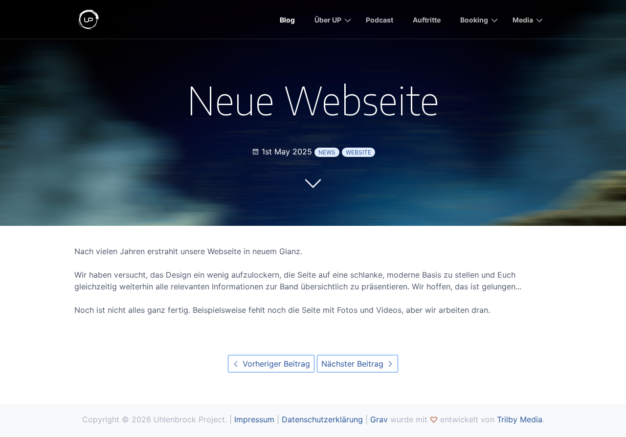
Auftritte (427, 20)
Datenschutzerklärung (322, 419)
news (326, 152)
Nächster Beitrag (353, 364)
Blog (287, 20)
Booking (474, 20)
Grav (379, 419)
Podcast (379, 20)
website (358, 152)
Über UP (327, 20)
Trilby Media (519, 419)
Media (523, 20)
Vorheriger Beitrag (275, 364)
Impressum (254, 419)
